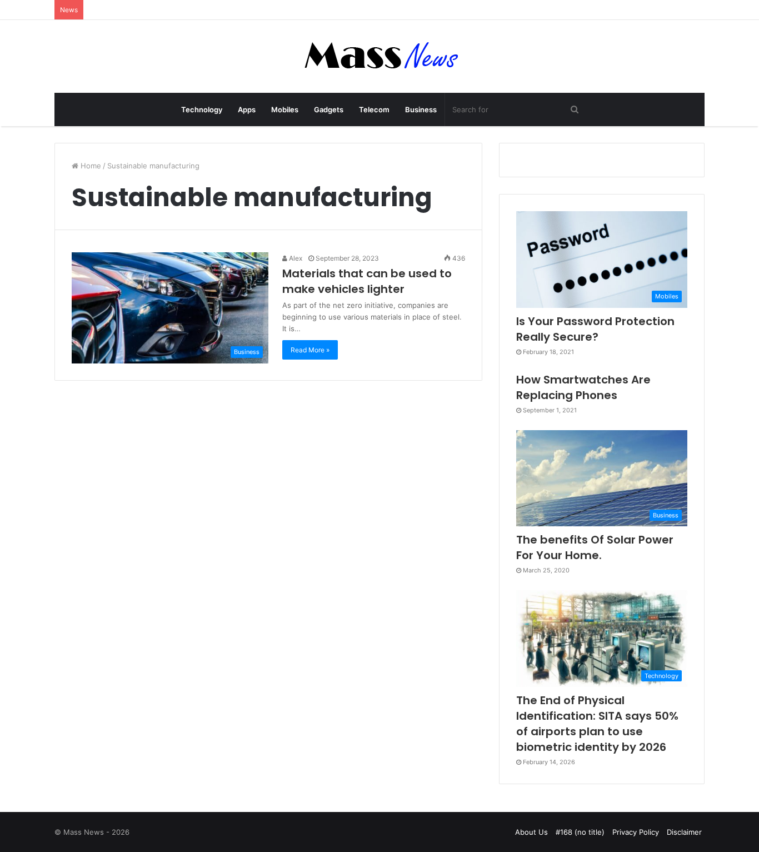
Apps (247, 109)
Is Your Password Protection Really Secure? (595, 329)
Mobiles (284, 109)
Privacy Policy (635, 832)
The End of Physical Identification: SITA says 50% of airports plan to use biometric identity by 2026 (597, 723)
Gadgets (328, 109)
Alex (294, 258)
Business (421, 109)
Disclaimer (684, 832)
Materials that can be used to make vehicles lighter (367, 281)
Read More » (310, 350)
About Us (531, 832)
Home (89, 165)
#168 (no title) (580, 832)
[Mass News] (380, 56)
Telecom (374, 109)
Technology (201, 109)
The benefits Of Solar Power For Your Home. (594, 547)
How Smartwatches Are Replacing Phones (583, 387)
